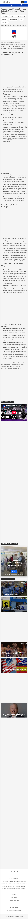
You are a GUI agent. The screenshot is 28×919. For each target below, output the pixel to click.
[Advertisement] (14, 70)
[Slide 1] (5, 574)
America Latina (13, 19)
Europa (12, 16)
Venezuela (4, 22)
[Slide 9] (20, 574)
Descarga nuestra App (14, 900)
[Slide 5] (13, 574)
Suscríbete (14, 897)
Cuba (21, 19)
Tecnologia (4, 16)
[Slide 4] (11, 574)
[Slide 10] (22, 574)
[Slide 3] (9, 574)
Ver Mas (14, 571)
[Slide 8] (18, 574)
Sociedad (4, 19)
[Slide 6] (15, 574)
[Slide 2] (7, 574)
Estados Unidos (21, 16)
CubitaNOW (6, 2)
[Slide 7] (16, 574)
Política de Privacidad (14, 903)
